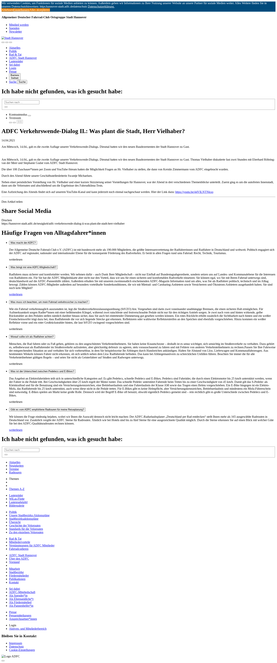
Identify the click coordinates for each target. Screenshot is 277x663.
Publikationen (17, 579)
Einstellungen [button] (21, 9)
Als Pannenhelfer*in (21, 605)
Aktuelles (14, 47)
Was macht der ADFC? (23, 242)
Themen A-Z (16, 489)
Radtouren (15, 472)
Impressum (15, 643)
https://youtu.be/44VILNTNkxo (194, 192)
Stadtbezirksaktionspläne (23, 518)
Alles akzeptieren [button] (39, 9)
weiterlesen (15, 294)
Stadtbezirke (16, 572)
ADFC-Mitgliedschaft (22, 592)
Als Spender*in (18, 595)
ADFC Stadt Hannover (23, 57)
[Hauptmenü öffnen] (10, 42)
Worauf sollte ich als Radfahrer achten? (32, 336)
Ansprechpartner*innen (23, 618)
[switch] (29, 115)
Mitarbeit (14, 568)
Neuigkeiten (16, 465)
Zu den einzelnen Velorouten (26, 532)
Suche (13, 81)
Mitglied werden (19, 24)
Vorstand (14, 562)
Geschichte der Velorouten (25, 525)
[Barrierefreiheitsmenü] (3, 42)
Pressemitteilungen (20, 615)
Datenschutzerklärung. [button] (101, 6)
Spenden (14, 28)
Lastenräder (16, 61)
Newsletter (15, 31)
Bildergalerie (16, 505)
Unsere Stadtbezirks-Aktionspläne (29, 515)
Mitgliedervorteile (19, 542)
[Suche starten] (6, 106)
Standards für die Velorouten (26, 528)
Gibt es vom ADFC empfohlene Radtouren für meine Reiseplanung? (47, 409)
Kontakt (14, 582)
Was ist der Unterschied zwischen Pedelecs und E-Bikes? (42, 371)
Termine (14, 469)
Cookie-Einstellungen (22, 650)
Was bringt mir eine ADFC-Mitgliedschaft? (33, 267)
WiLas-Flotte (16, 498)
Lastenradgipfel (18, 502)
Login (12, 68)
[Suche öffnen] (6, 42)
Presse (13, 71)
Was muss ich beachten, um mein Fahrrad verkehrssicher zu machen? (49, 302)
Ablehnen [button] (7, 9)
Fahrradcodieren (18, 548)
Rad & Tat (15, 54)
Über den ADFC (19, 558)
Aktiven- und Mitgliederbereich (28, 628)
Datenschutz (16, 646)
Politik (13, 51)
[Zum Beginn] (3, 660)
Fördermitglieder (19, 575)
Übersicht (15, 522)
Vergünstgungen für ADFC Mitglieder (31, 545)
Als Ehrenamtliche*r (21, 599)
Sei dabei (14, 64)
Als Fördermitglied (20, 602)
